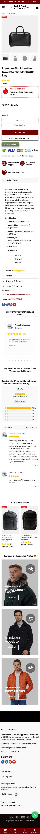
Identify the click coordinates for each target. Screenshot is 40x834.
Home (3, 14)
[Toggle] (4, 180)
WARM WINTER (12, 587)
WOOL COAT (13, 641)
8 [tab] (28, 360)
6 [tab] (22, 360)
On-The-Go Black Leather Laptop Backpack (8, 539)
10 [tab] (34, 360)
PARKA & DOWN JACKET (15, 591)
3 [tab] (12, 360)
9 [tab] (31, 360)
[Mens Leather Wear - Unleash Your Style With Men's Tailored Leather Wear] (20, 7)
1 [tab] (6, 360)
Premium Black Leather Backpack (29, 538)
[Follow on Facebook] (3, 304)
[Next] (38, 528)
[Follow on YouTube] (14, 304)
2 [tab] (9, 360)
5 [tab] (18, 360)
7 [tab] (25, 360)
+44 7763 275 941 (15, 299)
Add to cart (20, 133)
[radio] (20, 120)
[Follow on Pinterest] (11, 304)
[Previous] (1, 528)
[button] (3, 7)
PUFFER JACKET (15, 691)
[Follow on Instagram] (7, 304)
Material (5, 115)
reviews (5, 83)
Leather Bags (11, 14)
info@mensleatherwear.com (18, 294)
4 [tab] (15, 360)
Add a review (20, 401)
